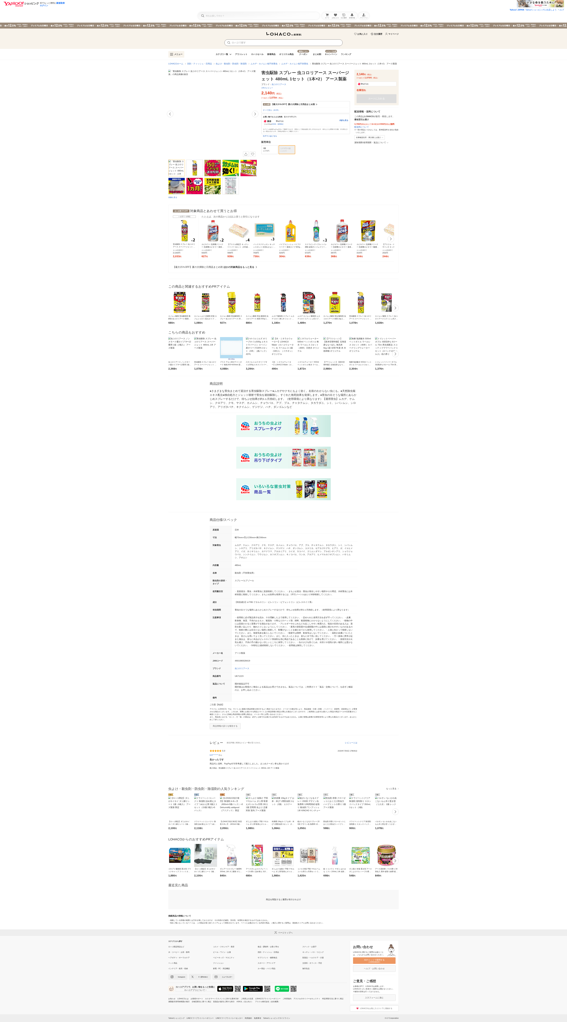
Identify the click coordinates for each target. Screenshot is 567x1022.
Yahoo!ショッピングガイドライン (276, 1018)
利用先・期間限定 (278, 124)
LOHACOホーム (175, 63)
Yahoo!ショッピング (176, 1018)
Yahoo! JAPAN (517, 10)
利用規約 (248, 1018)
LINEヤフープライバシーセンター (229, 1018)
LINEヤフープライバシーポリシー (200, 1018)
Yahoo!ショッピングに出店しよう (541, 10)
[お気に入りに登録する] (252, 154)
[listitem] (190, 947)
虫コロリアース (242, 668)
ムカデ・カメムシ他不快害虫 (264, 63)
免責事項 (257, 1018)
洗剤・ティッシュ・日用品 (199, 63)
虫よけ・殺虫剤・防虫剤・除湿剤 (231, 63)
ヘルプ (561, 10)
